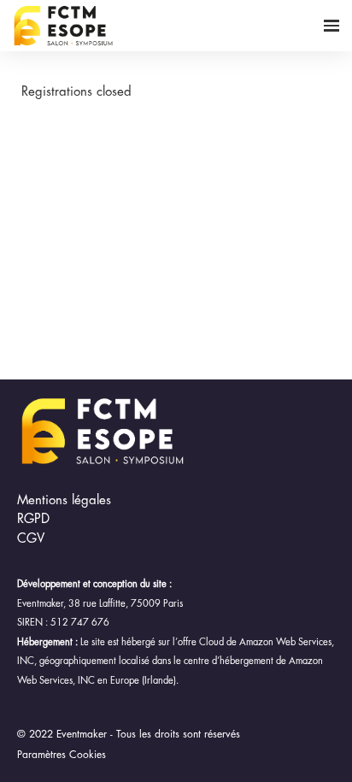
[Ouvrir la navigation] (331, 25)
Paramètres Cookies (61, 755)
